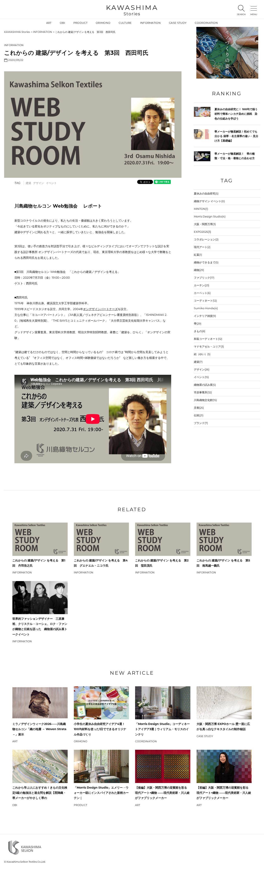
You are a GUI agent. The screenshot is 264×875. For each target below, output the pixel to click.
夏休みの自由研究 (206, 193)
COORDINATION (206, 22)
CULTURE (125, 22)
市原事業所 (203, 392)
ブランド (201, 423)
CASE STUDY (177, 22)
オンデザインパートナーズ (100, 309)
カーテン (201, 285)
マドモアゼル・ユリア (209, 346)
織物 (199, 270)
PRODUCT (80, 22)
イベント (51, 183)
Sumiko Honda (206, 308)
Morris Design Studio (209, 216)
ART (49, 22)
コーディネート (205, 300)
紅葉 (198, 254)
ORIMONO (103, 22)
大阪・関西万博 (205, 224)
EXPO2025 (202, 231)
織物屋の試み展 (205, 384)
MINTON (201, 208)
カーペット (202, 293)
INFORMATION (150, 22)
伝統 (198, 415)
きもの (199, 331)
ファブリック (204, 277)
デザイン (38, 183)
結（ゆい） (202, 354)
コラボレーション (206, 239)
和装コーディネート (208, 338)
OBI (62, 22)
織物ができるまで (206, 262)
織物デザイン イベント (209, 201)
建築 (28, 183)
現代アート (202, 247)
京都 (199, 407)
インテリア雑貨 (205, 316)
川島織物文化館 (205, 400)
